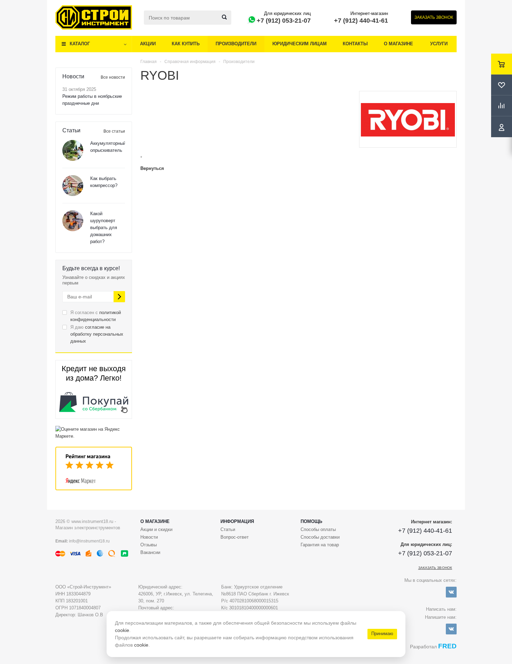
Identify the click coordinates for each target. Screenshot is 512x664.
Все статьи (114, 131)
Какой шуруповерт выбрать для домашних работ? (103, 227)
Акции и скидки (156, 529)
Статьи (227, 529)
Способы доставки (320, 537)
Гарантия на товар (320, 544)
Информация (237, 521)
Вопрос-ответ (234, 537)
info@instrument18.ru (89, 541)
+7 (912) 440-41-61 (361, 20)
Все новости (113, 77)
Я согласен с (95, 316)
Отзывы (148, 544)
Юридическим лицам (299, 43)
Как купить (186, 43)
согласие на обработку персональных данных (96, 334)
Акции (148, 43)
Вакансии (150, 552)
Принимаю (382, 633)
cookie (122, 630)
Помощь (311, 521)
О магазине (398, 43)
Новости (149, 537)
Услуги (439, 43)
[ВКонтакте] (451, 592)
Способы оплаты (318, 529)
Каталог (80, 43)
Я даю (96, 334)
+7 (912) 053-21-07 (284, 20)
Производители (236, 43)
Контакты (355, 43)
